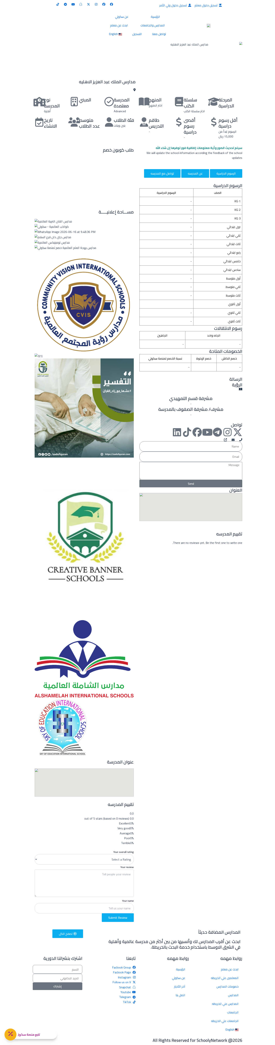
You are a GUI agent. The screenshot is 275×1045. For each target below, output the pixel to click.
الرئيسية (155, 16)
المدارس (233, 995)
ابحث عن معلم (119, 25)
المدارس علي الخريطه (225, 1003)
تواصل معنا (159, 34)
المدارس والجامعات (152, 25)
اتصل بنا (180, 995)
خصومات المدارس (227, 986)
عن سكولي (121, 16)
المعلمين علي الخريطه (225, 978)
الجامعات (233, 1012)
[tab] (226, 173)
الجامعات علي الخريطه (225, 1021)
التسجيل (137, 34)
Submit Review (117, 917)
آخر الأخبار (179, 986)
